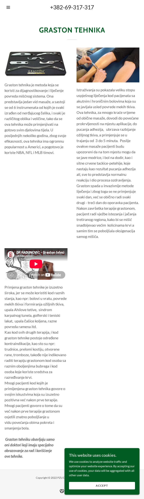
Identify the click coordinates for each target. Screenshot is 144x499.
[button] (8, 7)
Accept (102, 485)
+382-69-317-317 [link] (72, 7)
